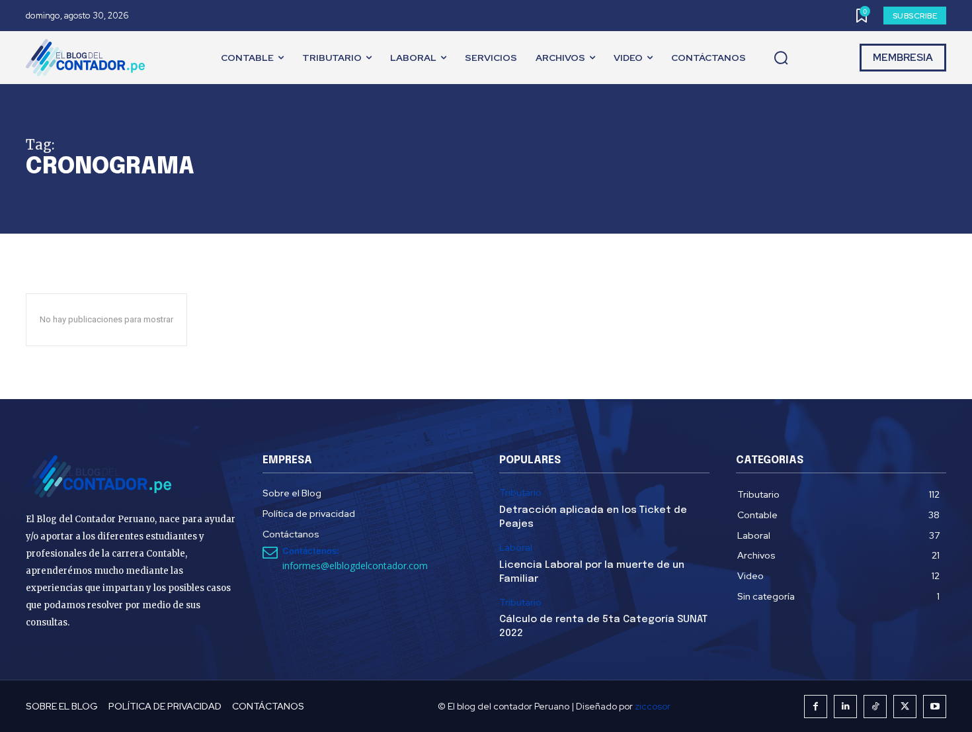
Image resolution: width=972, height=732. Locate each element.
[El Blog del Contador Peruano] (88, 57)
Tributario (520, 492)
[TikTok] (875, 706)
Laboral (515, 547)
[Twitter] (904, 706)
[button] (781, 58)
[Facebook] (815, 706)
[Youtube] (934, 706)
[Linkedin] (845, 706)
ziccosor (652, 706)
